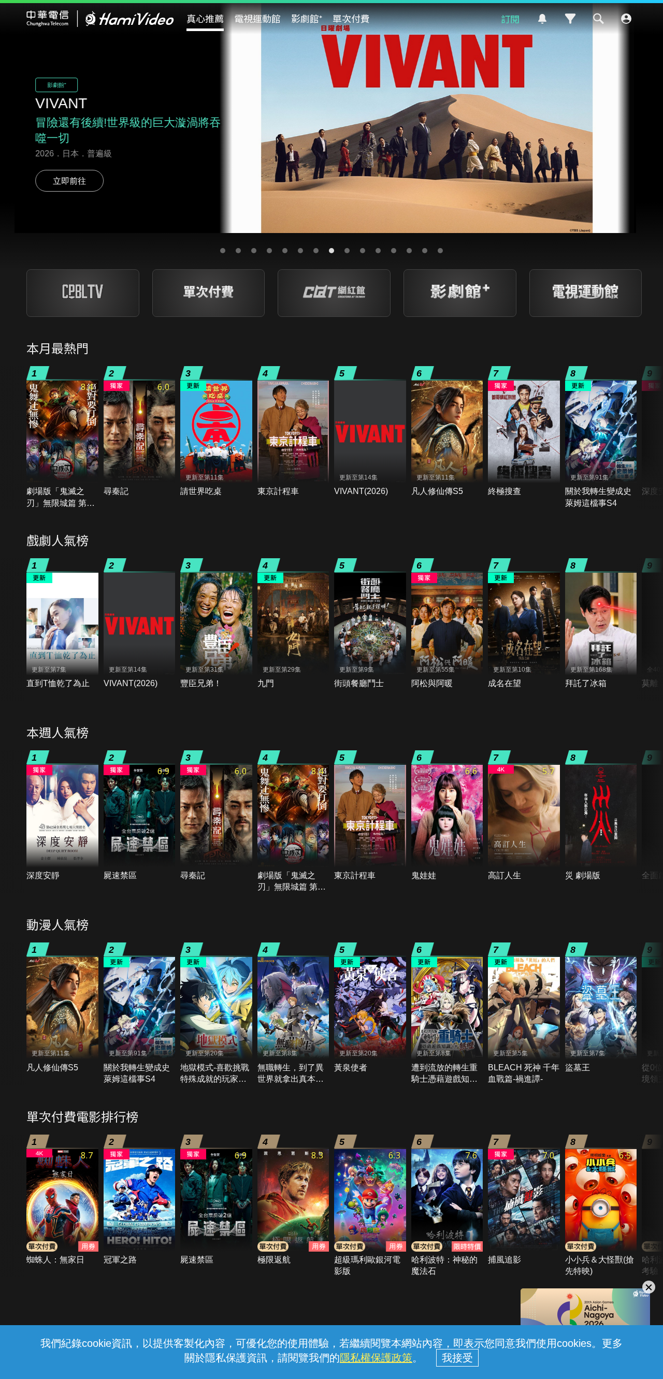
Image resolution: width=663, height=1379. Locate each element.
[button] (222, 250)
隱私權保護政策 (376, 1357)
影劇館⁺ (306, 18)
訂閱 (510, 18)
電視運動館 (257, 18)
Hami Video (100, 18)
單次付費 (351, 18)
